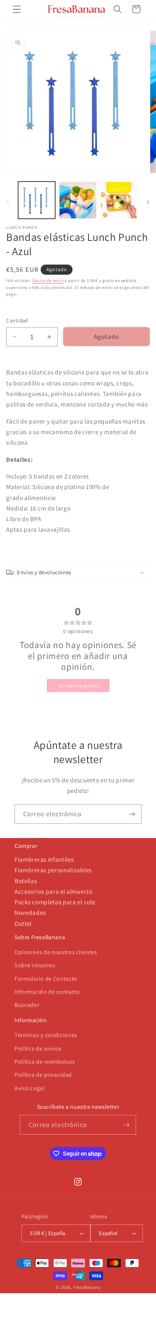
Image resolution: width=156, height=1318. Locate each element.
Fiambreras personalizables (53, 870)
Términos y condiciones (46, 1035)
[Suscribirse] (132, 814)
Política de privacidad (43, 1075)
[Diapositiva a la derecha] (148, 202)
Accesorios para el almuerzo (54, 891)
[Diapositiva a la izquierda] (8, 202)
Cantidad (17, 320)
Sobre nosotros (35, 965)
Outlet (23, 923)
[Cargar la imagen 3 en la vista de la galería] (118, 200)
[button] (17, 9)
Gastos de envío (48, 280)
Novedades (30, 912)
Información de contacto (47, 992)
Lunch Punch (21, 227)
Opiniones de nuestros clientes (56, 952)
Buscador (27, 1005)
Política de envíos (38, 1048)
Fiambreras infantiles (44, 859)
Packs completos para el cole (55, 902)
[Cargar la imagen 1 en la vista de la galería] (36, 200)
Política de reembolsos (45, 1061)
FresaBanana (86, 1287)
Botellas (26, 881)
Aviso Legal (30, 1088)
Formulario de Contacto (46, 978)
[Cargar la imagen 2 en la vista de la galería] (77, 200)
